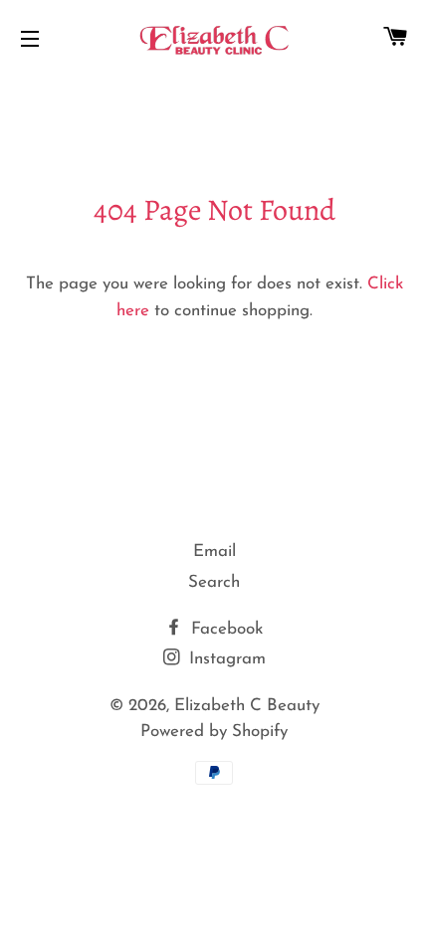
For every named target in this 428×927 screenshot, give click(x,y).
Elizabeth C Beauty (247, 705)
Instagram (225, 658)
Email (214, 551)
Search (214, 582)
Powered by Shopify (214, 731)
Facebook (224, 629)
